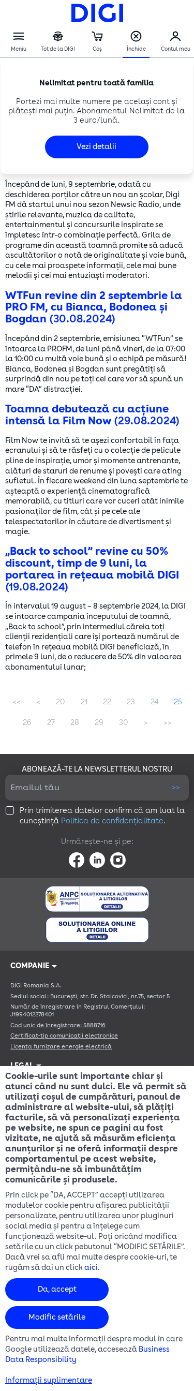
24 (154, 702)
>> (176, 787)
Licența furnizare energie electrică (61, 1046)
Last (167, 723)
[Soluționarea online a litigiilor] (97, 930)
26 (27, 723)
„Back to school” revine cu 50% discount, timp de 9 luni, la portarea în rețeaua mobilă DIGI (92, 569)
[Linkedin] (97, 860)
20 (60, 702)
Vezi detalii (96, 147)
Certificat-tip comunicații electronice (64, 1036)
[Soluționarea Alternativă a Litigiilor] (97, 899)
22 (107, 702)
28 (74, 723)
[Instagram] (118, 860)
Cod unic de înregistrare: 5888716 (58, 1025)
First (16, 702)
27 (51, 723)
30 (123, 723)
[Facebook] (76, 860)
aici (91, 1267)
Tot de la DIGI (57, 42)
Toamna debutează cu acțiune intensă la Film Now (92, 415)
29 (99, 723)
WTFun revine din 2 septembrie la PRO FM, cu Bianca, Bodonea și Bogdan (93, 308)
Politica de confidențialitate (112, 821)
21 (84, 702)
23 (131, 702)
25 (178, 702)
